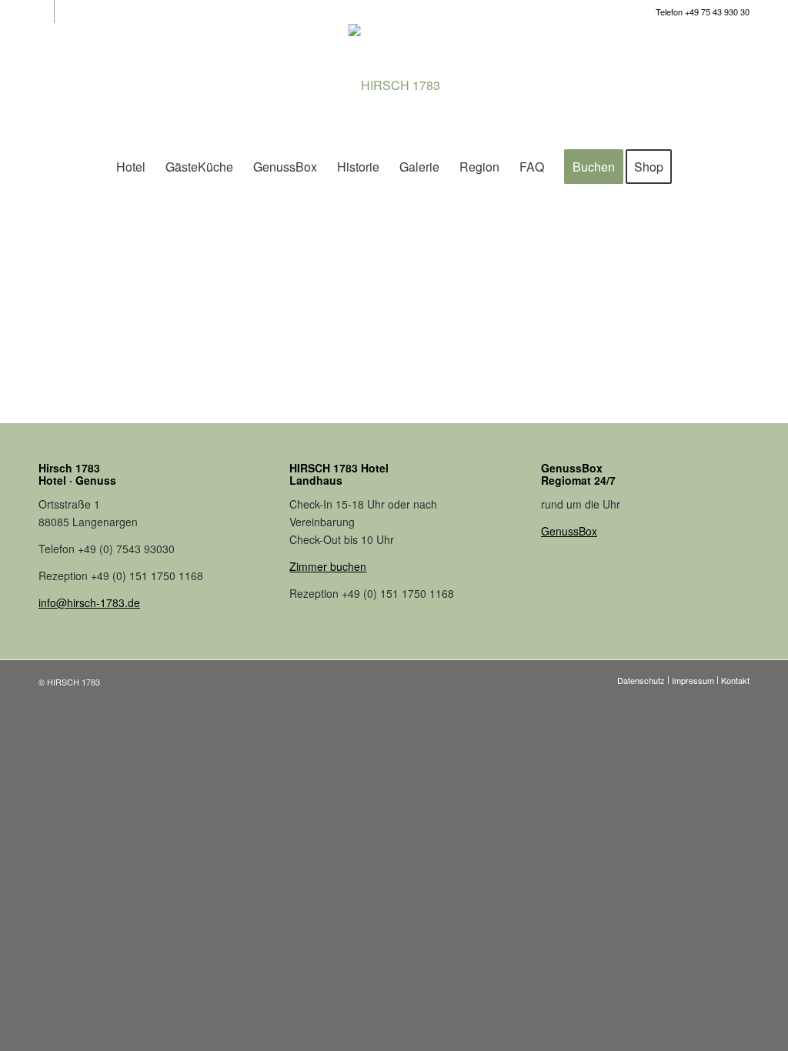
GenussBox (569, 531)
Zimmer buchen (327, 566)
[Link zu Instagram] (43, 11)
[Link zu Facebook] (66, 11)
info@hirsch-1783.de (89, 602)
